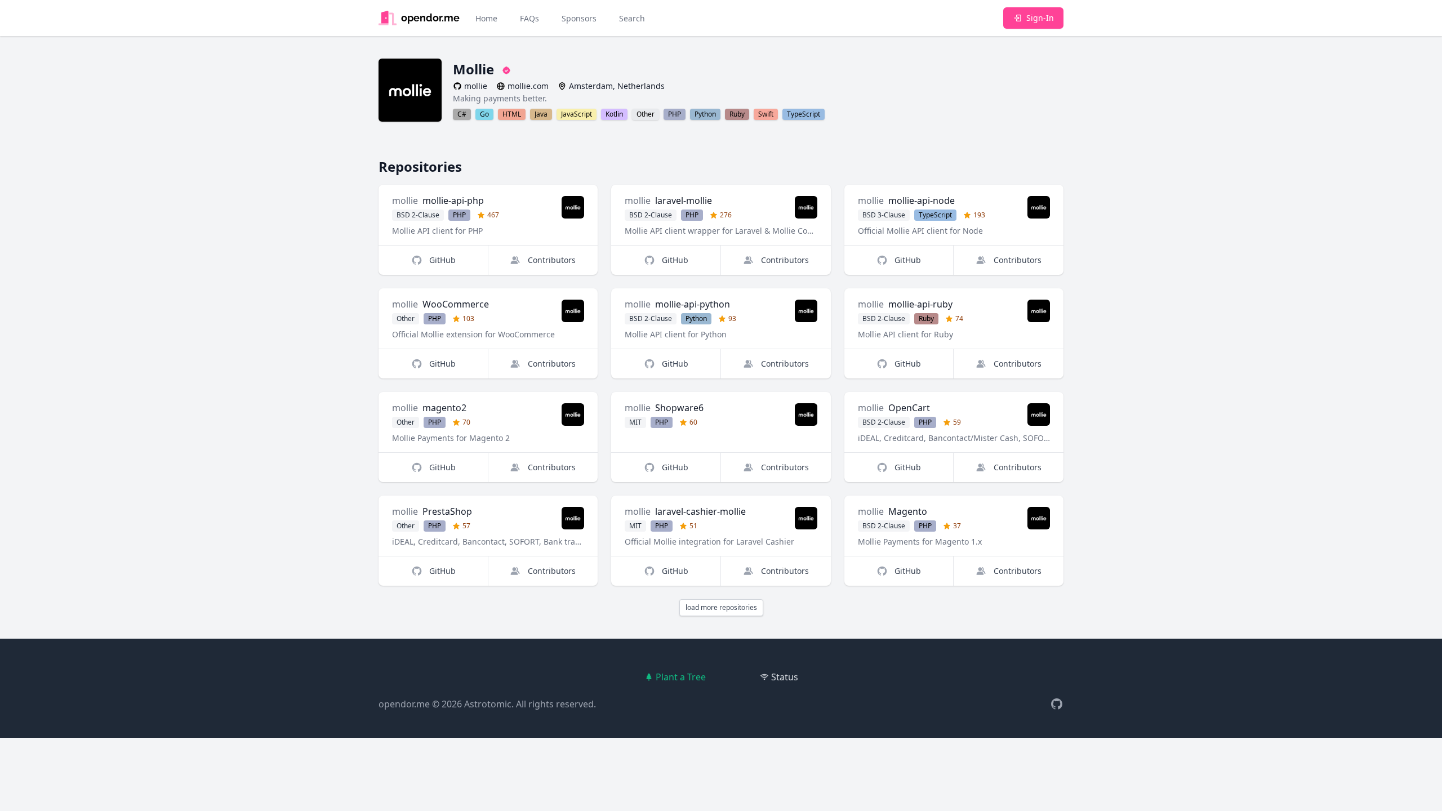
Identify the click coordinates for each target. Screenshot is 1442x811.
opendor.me (404, 704)
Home (486, 18)
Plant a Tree (681, 677)
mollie (405, 200)
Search (632, 18)
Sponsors (579, 18)
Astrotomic (487, 704)
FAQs (529, 18)
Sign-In (1040, 17)
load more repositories (721, 607)
